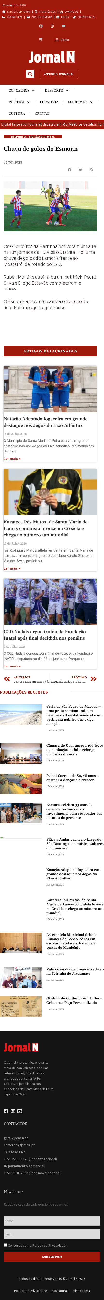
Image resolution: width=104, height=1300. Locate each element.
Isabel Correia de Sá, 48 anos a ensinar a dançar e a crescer (72, 778)
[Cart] (40, 40)
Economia (49, 102)
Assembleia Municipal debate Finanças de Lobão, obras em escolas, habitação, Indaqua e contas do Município (71, 941)
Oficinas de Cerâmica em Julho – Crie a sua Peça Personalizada (74, 1000)
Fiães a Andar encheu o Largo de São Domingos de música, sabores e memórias (75, 843)
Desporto (54, 90)
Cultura (17, 114)
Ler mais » (12, 459)
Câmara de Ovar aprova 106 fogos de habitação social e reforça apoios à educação (74, 749)
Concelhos (19, 90)
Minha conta (81, 1290)
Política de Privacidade (49, 1245)
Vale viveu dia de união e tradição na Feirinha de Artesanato (75, 971)
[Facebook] (41, 26)
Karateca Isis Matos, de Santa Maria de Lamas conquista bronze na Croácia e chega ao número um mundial (46, 528)
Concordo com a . (37, 1245)
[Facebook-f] (6, 1111)
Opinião (42, 114)
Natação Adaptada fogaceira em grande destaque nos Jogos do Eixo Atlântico (72, 874)
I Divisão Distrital (41, 136)
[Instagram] (52, 26)
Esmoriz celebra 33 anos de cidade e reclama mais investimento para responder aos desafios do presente (74, 811)
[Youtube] (63, 26)
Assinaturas (60, 1290)
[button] (30, 74)
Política (16, 102)
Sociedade (77, 102)
